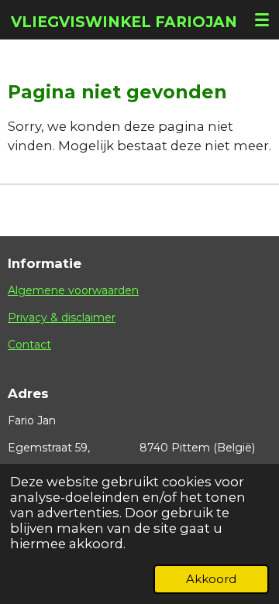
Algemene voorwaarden (73, 290)
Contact (29, 345)
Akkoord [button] (211, 578)
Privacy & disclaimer (61, 317)
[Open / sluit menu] (262, 19)
